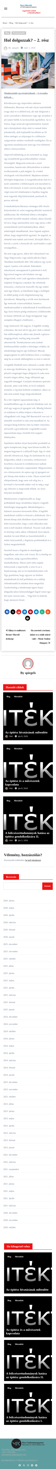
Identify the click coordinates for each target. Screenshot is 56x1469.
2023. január (8, 1147)
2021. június (8, 1184)
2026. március (9, 922)
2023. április (8, 1126)
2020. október (9, 1227)
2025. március (9, 995)
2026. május (8, 908)
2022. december (10, 1155)
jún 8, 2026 (23, 736)
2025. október (9, 959)
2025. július (8, 966)
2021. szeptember (11, 1169)
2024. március (9, 1060)
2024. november (10, 1024)
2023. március (9, 1133)
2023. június (8, 1111)
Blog (7, 33)
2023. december (10, 1082)
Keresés (11, 876)
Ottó (11, 736)
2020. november (10, 1220)
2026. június (8, 900)
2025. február (9, 1002)
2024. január (8, 1075)
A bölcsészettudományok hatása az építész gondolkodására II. (27, 834)
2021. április (8, 1198)
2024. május (8, 1046)
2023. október (9, 1097)
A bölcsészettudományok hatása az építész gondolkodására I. (26, 1419)
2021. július (8, 1176)
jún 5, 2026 (23, 840)
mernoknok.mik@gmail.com (13, 1455)
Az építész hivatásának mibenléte (26, 732)
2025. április (8, 988)
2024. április (8, 1053)
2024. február (9, 1067)
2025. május (8, 980)
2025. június (8, 973)
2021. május (8, 1191)
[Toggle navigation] (5, 8)
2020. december (10, 1213)
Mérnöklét (18, 697)
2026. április (8, 915)
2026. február (9, 930)
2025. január (8, 1009)
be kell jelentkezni (33, 860)
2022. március (9, 1162)
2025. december (10, 944)
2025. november (10, 951)
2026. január (8, 937)
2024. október (9, 1031)
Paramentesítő (19, 33)
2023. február (9, 1140)
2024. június (8, 1038)
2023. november (10, 1089)
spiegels (15, 48)
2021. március (9, 1205)
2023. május (8, 1118)
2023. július (8, 1104)
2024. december (10, 1017)
